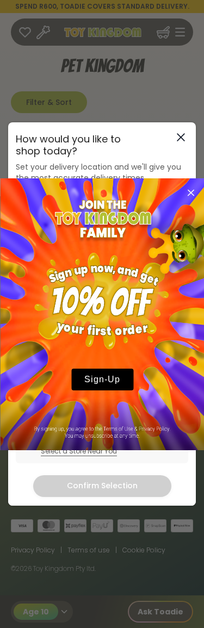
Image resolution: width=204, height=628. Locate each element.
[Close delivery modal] (181, 137)
